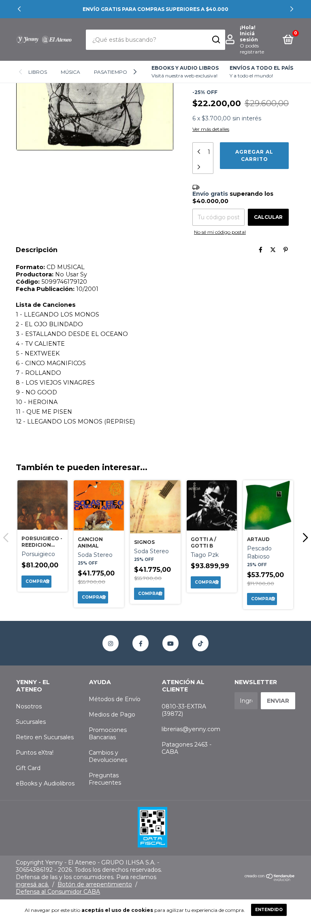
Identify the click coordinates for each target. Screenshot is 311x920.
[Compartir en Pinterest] (285, 249)
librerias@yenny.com (191, 729)
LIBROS (37, 72)
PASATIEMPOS (112, 72)
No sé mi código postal (220, 232)
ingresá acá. (32, 884)
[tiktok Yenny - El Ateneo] (200, 643)
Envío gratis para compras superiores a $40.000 (155, 9)
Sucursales (31, 721)
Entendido (269, 909)
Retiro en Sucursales (45, 737)
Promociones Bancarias (108, 733)
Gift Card (28, 768)
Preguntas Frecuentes (105, 779)
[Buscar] (215, 39)
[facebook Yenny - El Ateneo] (140, 643)
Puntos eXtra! (34, 752)
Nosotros (29, 706)
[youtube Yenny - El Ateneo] (170, 643)
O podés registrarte (252, 49)
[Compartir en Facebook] (260, 249)
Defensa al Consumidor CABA (58, 891)
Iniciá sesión (249, 36)
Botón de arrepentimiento (95, 884)
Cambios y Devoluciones (108, 756)
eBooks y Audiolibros (45, 783)
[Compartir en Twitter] (273, 249)
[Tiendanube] (270, 879)
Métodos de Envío (115, 699)
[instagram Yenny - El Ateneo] (110, 643)
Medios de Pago (112, 714)
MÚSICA (70, 72)
